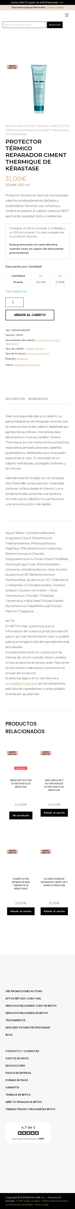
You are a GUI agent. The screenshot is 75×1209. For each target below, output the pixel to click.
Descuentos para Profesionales (27, 1027)
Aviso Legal (41, 1204)
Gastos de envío (17, 1058)
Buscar (55, 24)
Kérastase (22, 358)
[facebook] (36, 1157)
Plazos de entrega (18, 1073)
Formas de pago (16, 1080)
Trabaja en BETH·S (17, 1094)
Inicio (10, 126)
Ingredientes (38, 399)
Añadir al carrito (30, 315)
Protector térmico (33, 126)
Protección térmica (47, 340)
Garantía (12, 1087)
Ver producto (20, 815)
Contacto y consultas (22, 1051)
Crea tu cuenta (55, 7)
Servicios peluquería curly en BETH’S (30, 1006)
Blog (9, 1035)
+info (61, 2)
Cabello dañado (34, 348)
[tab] (16, 399)
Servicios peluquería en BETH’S (26, 1013)
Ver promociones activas (23, 991)
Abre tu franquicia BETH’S (23, 1102)
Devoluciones (15, 1065)
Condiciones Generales (19, 1204)
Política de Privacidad (54, 1200)
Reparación (12, 343)
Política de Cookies (28, 1200)
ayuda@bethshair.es (20, 683)
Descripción (15, 399)
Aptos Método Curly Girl (23, 998)
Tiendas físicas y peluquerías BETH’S (30, 1109)
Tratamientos (15, 1020)
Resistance (33, 364)
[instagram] (39, 1157)
